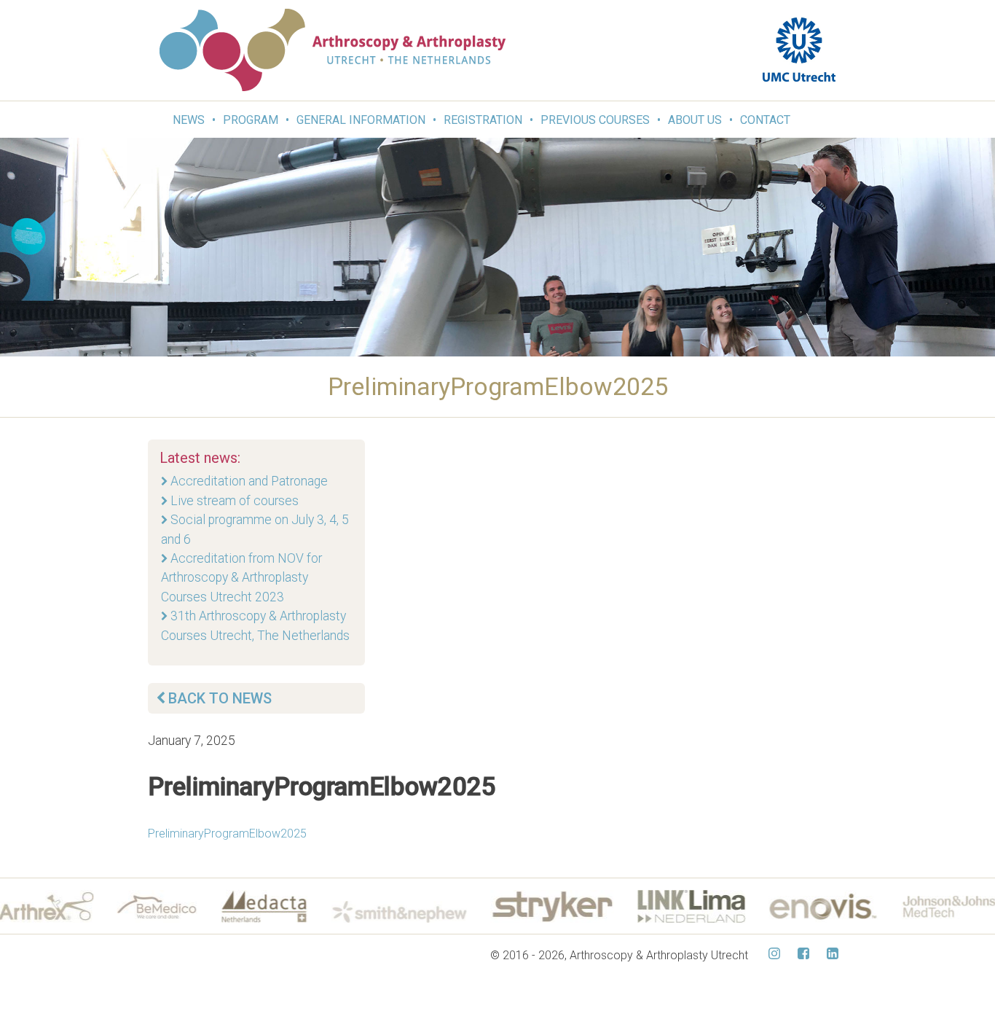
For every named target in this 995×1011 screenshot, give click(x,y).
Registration (483, 120)
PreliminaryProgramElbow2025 (227, 833)
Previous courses (595, 120)
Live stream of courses (234, 500)
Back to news (220, 698)
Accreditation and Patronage (249, 481)
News (189, 120)
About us (695, 120)
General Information (360, 120)
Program (250, 120)
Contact (765, 120)
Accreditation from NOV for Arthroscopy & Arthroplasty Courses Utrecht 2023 (241, 577)
